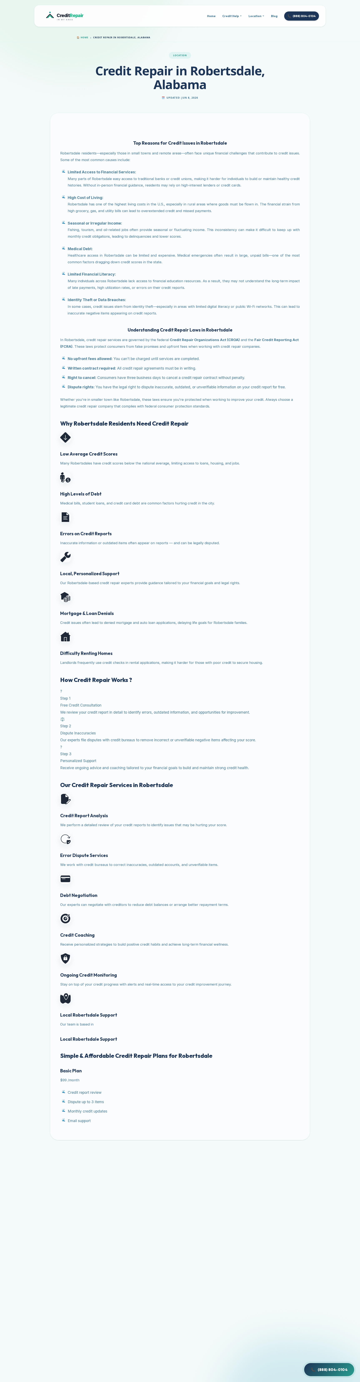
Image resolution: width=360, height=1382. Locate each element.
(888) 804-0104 (302, 16)
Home (211, 16)
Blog (274, 16)
